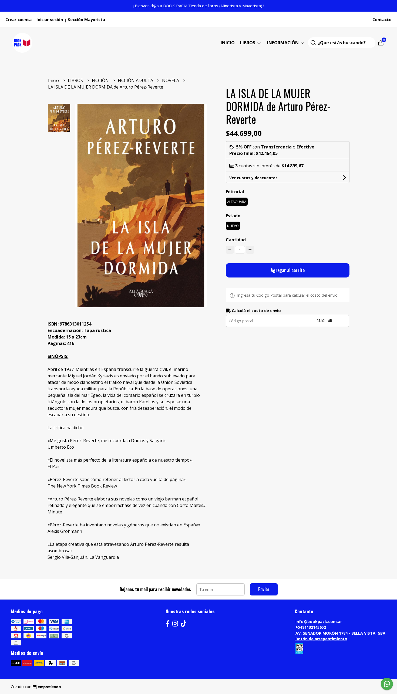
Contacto (382, 19)
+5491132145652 (310, 627)
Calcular (324, 320)
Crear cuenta (18, 19)
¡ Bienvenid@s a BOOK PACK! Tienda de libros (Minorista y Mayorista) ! (198, 5)
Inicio (228, 43)
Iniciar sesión (49, 19)
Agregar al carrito (288, 270)
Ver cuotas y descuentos (253, 177)
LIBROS (248, 43)
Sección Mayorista (86, 19)
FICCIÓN (101, 80)
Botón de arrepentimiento (321, 638)
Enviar (264, 589)
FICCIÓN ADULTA (136, 80)
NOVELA (171, 80)
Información (283, 43)
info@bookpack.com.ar (318, 621)
